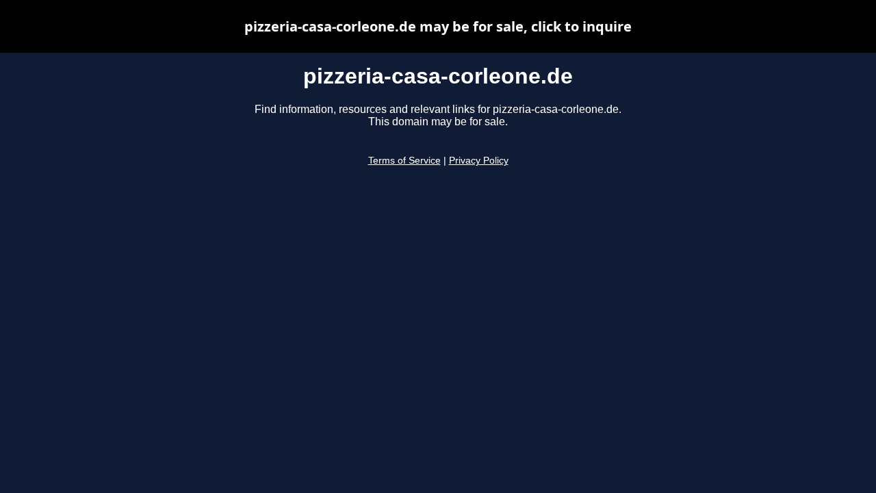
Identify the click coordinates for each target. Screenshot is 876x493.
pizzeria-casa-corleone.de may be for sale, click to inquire (438, 26)
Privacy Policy (478, 160)
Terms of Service (404, 160)
